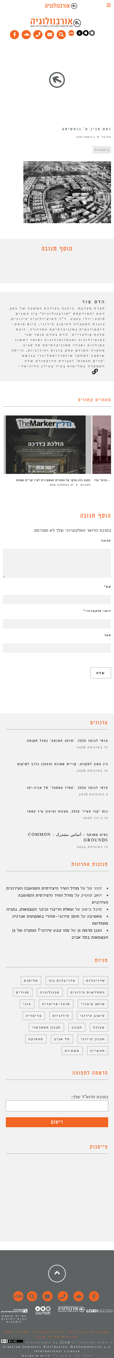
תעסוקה (35, 1039)
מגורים (22, 992)
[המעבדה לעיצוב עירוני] (71, 35)
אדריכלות (95, 980)
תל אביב (62, 1039)
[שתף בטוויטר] (52, 269)
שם (107, 587)
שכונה (99, 1027)
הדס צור (106, 136)
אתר (107, 635)
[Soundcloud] (26, 33)
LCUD (65, 1342)
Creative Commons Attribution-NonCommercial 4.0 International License (57, 1349)
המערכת (85, 484)
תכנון (77, 1027)
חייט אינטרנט (36, 1356)
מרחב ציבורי (93, 1004)
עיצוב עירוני (92, 1015)
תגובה (106, 540)
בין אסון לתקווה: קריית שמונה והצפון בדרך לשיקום (62, 764)
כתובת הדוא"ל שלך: (89, 1097)
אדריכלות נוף (62, 980)
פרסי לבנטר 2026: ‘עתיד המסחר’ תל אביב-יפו (67, 787)
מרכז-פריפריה (56, 1004)
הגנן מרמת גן (89, 930)
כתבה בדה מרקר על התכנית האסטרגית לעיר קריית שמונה (53, 480)
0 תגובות (102, 150)
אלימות (31, 980)
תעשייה (97, 1050)
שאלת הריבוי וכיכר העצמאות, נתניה (40, 909)
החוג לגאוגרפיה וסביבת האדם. (33, 1332)
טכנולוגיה (50, 992)
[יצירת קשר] (38, 33)
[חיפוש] (61, 33)
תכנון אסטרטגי (46, 1027)
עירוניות (61, 1015)
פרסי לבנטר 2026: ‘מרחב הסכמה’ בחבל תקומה (67, 740)
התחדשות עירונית (87, 992)
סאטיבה (94, 916)
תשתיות (72, 1050)
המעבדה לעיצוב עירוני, (87, 1332)
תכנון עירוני (93, 1039)
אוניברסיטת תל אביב (57, 1337)
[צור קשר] (62, 1299)
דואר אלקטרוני (97, 611)
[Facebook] (14, 33)
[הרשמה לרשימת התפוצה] (50, 33)
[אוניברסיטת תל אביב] (85, 35)
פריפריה (34, 1015)
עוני (27, 1004)
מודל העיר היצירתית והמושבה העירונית (42, 888)
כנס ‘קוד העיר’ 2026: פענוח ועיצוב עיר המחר (67, 811)
